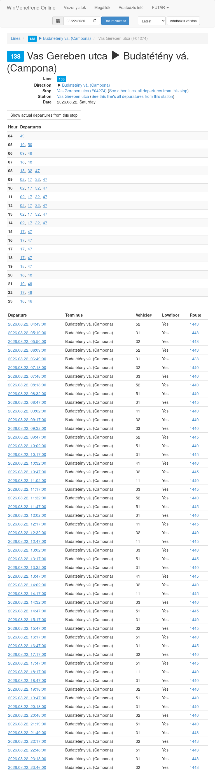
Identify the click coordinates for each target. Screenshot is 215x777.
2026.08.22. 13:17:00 (27, 558)
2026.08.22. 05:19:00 (27, 332)
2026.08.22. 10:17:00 (27, 454)
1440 (194, 367)
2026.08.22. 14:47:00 (27, 611)
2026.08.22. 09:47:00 (27, 437)
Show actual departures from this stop (44, 115)
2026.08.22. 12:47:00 (27, 541)
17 (30, 179)
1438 (194, 358)
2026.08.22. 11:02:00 (27, 480)
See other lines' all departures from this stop (148, 90)
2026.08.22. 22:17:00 (27, 741)
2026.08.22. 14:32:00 (27, 602)
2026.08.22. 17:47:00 (27, 663)
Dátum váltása (115, 20)
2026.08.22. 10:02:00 (27, 445)
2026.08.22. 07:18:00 (27, 367)
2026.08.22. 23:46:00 (27, 767)
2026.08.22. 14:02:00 (27, 584)
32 (30, 170)
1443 (194, 324)
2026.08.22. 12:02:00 (27, 515)
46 (30, 301)
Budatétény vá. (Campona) (60, 38)
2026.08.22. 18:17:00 (27, 671)
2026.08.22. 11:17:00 (27, 489)
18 (22, 162)
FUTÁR (159, 7)
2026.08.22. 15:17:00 (27, 619)
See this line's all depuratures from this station (132, 96)
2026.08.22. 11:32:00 (27, 498)
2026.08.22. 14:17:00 (27, 593)
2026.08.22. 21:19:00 (27, 724)
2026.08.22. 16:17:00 (27, 637)
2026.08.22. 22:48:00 (27, 750)
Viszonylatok (75, 7)
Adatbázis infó (131, 7)
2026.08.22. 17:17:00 (27, 654)
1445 (194, 402)
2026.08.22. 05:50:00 (27, 341)
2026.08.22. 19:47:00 (27, 697)
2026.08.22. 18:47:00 (27, 680)
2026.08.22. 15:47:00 (27, 628)
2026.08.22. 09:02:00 (27, 411)
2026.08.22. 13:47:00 (27, 576)
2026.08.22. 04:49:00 (27, 324)
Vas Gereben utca (73, 96)
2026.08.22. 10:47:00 (27, 471)
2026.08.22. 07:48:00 (27, 376)
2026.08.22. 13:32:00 (27, 567)
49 (22, 136)
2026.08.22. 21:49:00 (27, 732)
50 (30, 144)
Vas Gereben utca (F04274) (82, 90)
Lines (15, 38)
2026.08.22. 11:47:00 (27, 506)
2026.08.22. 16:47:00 (27, 645)
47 (37, 170)
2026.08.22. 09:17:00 (27, 419)
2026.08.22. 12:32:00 (27, 532)
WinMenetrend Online (31, 7)
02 (22, 179)
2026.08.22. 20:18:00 (27, 706)
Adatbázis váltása (183, 20)
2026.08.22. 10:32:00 (27, 463)
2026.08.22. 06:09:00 (27, 350)
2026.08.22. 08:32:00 (27, 393)
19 (22, 144)
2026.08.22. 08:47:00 (27, 402)
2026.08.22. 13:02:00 (27, 550)
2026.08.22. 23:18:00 (27, 758)
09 (22, 153)
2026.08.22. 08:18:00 (27, 385)
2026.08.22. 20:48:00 (27, 715)
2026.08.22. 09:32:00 (27, 428)
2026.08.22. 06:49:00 (27, 358)
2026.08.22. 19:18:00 (27, 689)
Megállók (102, 7)
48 (30, 162)
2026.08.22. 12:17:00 (27, 524)
